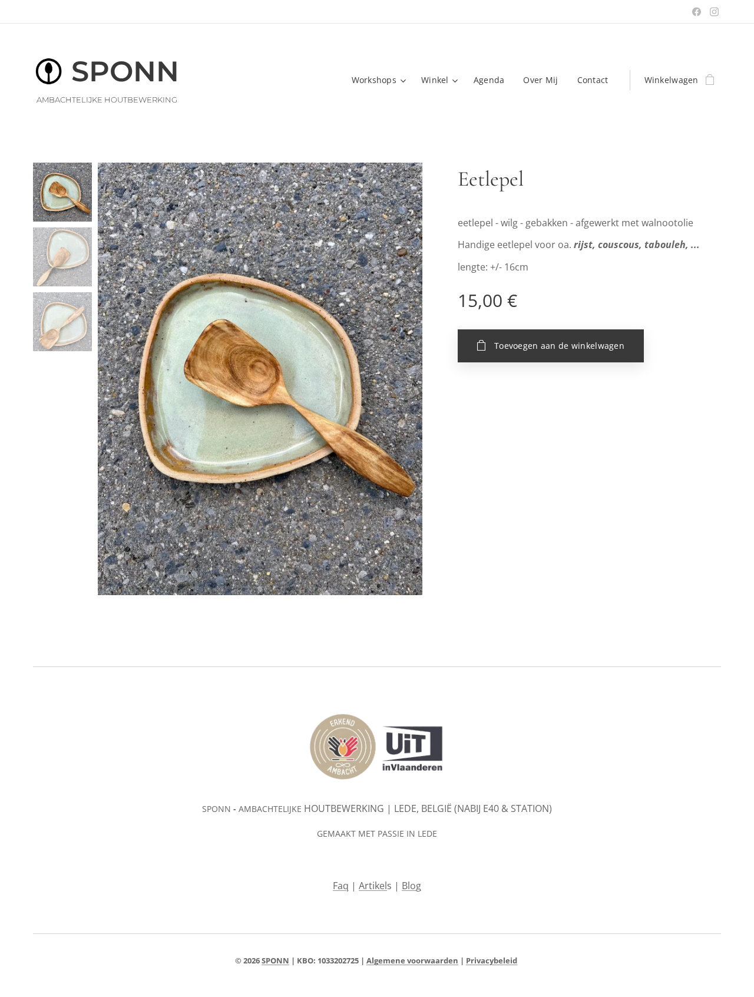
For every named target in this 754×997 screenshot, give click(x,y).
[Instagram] (714, 12)
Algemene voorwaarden (412, 960)
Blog (411, 885)
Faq (341, 885)
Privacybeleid (491, 960)
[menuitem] (380, 80)
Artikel (373, 885)
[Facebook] (696, 12)
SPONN (275, 960)
